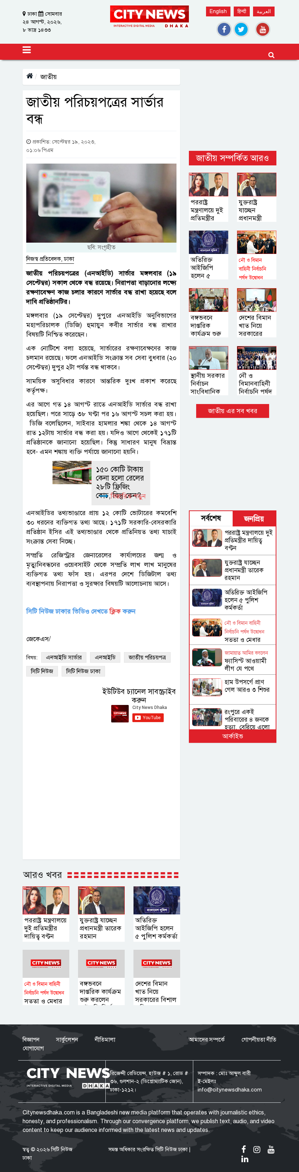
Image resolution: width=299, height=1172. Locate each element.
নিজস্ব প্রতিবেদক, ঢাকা (50, 259)
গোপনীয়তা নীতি (258, 1039)
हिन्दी (241, 11)
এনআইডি (105, 657)
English (218, 11)
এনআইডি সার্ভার (64, 657)
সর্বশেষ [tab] (211, 518)
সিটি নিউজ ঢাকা (83, 671)
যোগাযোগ (33, 1048)
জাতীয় (48, 77)
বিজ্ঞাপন (31, 1039)
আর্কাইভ (232, 736)
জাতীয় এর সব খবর (232, 411)
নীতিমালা (105, 1039)
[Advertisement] (232, 105)
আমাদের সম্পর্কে (207, 1039)
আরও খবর (42, 875)
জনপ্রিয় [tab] (254, 519)
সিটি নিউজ (42, 671)
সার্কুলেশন (67, 1039)
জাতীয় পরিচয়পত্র (147, 657)
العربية (264, 11)
